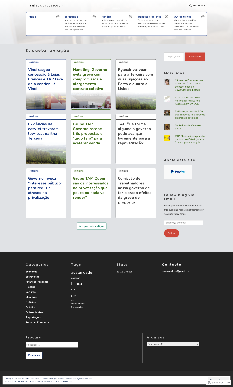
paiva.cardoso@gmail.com (176, 271)
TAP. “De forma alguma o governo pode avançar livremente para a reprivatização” (134, 133)
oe (73, 295)
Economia (31, 271)
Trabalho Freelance (151, 21)
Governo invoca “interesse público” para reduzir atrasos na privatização (45, 188)
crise (74, 289)
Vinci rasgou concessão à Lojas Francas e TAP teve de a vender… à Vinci (45, 79)
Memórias (32, 297)
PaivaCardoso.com (47, 5)
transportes (77, 306)
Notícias (34, 62)
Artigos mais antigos (91, 226)
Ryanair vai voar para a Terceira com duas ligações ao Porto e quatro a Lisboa (135, 79)
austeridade (81, 272)
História (114, 21)
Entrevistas (32, 277)
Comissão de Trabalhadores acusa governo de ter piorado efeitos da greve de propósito (134, 190)
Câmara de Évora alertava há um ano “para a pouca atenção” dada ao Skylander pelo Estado (189, 85)
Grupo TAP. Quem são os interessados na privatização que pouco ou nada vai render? (90, 188)
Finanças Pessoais (37, 282)
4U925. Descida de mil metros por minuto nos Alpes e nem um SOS (188, 101)
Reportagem (33, 317)
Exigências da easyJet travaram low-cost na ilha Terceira (43, 131)
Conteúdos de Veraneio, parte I (188, 127)
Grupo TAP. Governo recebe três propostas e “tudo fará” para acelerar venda (88, 133)
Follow (171, 233)
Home (32, 17)
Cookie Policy (65, 381)
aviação (75, 278)
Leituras (31, 292)
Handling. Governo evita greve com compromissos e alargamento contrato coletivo (90, 79)
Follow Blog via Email (179, 197)
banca (76, 283)
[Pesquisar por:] (52, 346)
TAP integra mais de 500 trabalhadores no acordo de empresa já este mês (190, 115)
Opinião (30, 307)
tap (72, 301)
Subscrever (195, 56)
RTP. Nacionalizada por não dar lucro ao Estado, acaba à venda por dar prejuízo (190, 139)
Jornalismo (76, 23)
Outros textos (186, 23)
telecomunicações (78, 303)
